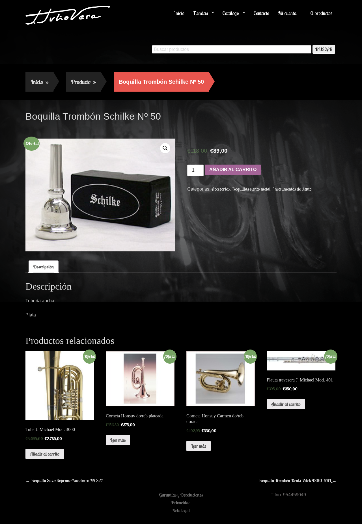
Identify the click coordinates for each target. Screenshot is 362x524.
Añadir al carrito (233, 169)
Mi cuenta (287, 13)
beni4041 (74, 128)
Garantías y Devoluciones (181, 495)
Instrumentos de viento (292, 189)
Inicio (178, 13)
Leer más (118, 440)
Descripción (43, 266)
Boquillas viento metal (251, 189)
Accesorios (221, 189)
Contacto (261, 13)
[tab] (44, 266)
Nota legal (181, 510)
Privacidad (181, 502)
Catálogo (230, 13)
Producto (83, 81)
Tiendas (200, 13)
